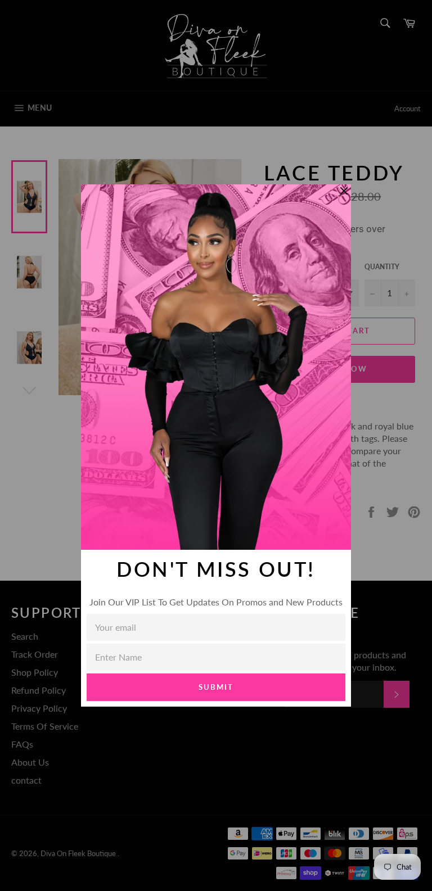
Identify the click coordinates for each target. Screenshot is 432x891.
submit (216, 686)
